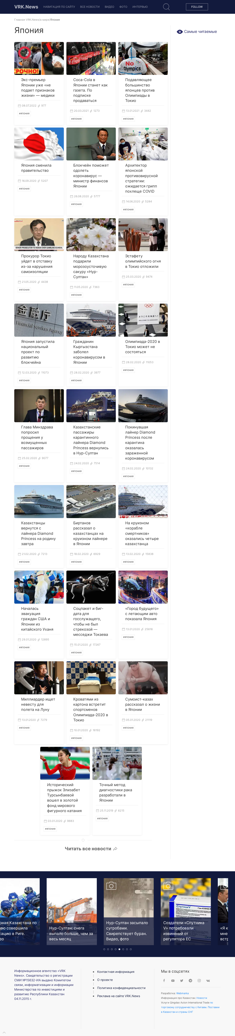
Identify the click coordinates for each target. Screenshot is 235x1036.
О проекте (105, 980)
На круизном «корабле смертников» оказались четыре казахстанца (142, 533)
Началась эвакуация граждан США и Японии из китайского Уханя (37, 619)
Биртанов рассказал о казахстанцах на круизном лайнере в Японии (90, 533)
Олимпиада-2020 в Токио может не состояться (142, 346)
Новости (201, 997)
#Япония (24, 113)
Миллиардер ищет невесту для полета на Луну (38, 704)
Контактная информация (115, 972)
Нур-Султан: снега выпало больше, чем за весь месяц (60, 933)
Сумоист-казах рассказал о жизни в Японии (142, 704)
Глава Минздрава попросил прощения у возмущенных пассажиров (37, 437)
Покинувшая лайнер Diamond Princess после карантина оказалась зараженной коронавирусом (140, 442)
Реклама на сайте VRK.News (118, 996)
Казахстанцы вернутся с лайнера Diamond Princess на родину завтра (38, 533)
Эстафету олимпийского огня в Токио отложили (143, 261)
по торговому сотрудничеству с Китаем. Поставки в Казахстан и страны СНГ (190, 1007)
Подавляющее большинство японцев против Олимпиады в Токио (140, 90)
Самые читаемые (200, 31)
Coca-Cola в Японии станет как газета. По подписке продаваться (90, 90)
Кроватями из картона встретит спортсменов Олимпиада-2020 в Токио (90, 709)
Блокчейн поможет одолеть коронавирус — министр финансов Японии (91, 175)
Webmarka (182, 993)
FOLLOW (197, 6)
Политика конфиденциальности (121, 988)
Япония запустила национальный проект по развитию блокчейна (38, 352)
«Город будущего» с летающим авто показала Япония (142, 613)
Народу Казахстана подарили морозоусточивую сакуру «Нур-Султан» (91, 266)
